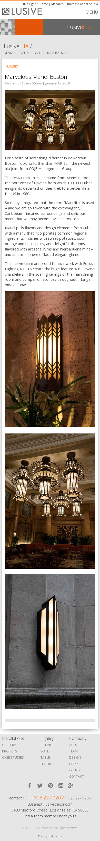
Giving (39, 52)
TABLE (45, 757)
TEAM (73, 751)
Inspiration (57, 52)
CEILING (47, 744)
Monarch (57, 4)
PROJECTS (9, 751)
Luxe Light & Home (35, 4)
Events (25, 52)
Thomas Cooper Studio (82, 4)
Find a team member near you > (50, 816)
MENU (92, 12)
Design (10, 52)
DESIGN (75, 757)
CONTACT (76, 776)
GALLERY (9, 744)
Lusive (16, 46)
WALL (45, 751)
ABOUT (74, 744)
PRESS (74, 763)
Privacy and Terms (50, 836)
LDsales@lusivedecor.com (50, 804)
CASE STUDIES (13, 757)
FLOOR (46, 763)
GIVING (74, 770)
